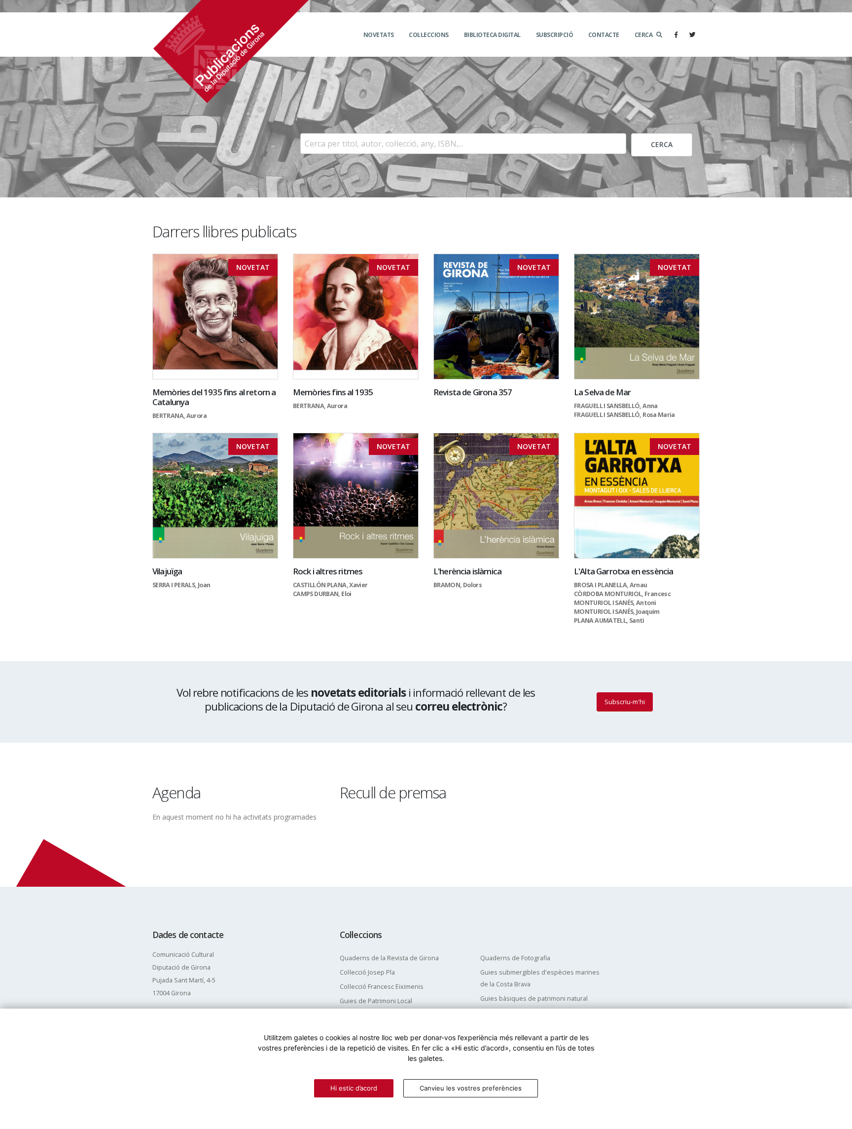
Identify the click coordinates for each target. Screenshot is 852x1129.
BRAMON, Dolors (457, 585)
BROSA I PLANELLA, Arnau (610, 585)
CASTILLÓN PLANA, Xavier (330, 585)
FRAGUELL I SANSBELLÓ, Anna (616, 406)
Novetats (378, 35)
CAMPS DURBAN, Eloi (322, 594)
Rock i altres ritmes (327, 571)
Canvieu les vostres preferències (471, 1088)
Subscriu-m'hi (624, 701)
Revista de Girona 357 (472, 392)
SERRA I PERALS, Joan (181, 585)
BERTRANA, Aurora (179, 416)
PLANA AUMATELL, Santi (609, 620)
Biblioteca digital (492, 35)
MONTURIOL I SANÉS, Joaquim (617, 611)
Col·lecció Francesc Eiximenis (382, 986)
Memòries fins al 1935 (333, 392)
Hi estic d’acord (353, 1088)
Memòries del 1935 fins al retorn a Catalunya (214, 397)
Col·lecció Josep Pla (367, 972)
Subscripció (554, 35)
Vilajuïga (167, 571)
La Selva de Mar (602, 392)
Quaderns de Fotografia (515, 958)
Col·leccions (429, 35)
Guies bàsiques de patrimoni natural (534, 998)
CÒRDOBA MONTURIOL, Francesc (622, 594)
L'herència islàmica (467, 571)
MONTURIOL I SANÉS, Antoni (615, 603)
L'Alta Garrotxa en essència (623, 571)
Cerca (644, 35)
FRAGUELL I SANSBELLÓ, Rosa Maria (624, 415)
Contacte (603, 35)
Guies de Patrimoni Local (376, 1001)
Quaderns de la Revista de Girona (389, 958)
